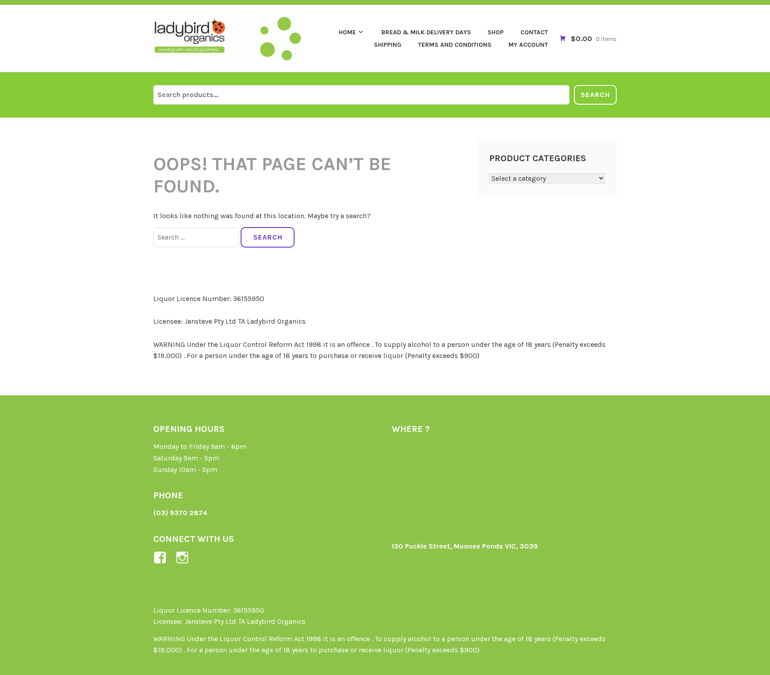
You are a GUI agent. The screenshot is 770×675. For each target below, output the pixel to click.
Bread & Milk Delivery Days (426, 32)
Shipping (387, 45)
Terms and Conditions (454, 45)
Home (347, 32)
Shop (495, 32)
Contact (534, 32)
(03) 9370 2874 (180, 512)
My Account (528, 45)
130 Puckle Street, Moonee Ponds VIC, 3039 (465, 546)
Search (595, 94)
